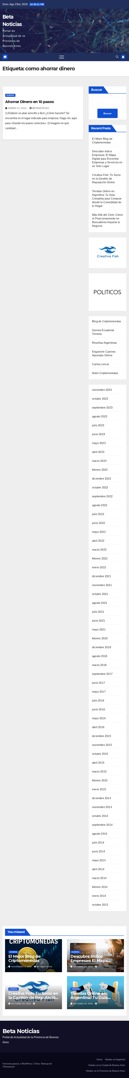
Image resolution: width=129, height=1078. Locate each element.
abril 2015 (98, 762)
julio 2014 (98, 842)
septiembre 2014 (102, 824)
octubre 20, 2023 (83, 967)
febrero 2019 (100, 638)
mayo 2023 (99, 443)
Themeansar (9, 1066)
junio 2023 (98, 434)
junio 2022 (98, 523)
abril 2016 (98, 727)
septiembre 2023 (102, 407)
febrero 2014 (100, 887)
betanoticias (40, 108)
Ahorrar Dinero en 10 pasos (29, 101)
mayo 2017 (99, 691)
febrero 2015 (100, 780)
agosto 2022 (99, 505)
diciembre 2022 (101, 478)
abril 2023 (98, 452)
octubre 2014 (100, 816)
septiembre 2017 (102, 673)
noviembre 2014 (102, 807)
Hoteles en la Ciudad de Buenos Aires (106, 1065)
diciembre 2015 (101, 736)
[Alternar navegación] (61, 57)
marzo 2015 (99, 771)
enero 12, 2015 (17, 108)
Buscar (96, 90)
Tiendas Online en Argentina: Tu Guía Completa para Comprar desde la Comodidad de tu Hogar (106, 198)
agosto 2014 (99, 833)
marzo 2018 (99, 665)
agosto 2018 (99, 656)
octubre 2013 (100, 904)
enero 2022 (99, 567)
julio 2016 (98, 700)
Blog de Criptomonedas (106, 321)
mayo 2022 (99, 531)
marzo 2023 (99, 460)
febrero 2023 (100, 469)
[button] (117, 56)
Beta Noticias (21, 1031)
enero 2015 (99, 789)
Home (99, 1059)
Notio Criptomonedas (105, 373)
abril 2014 (98, 869)
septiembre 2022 (102, 496)
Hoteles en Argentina (115, 1059)
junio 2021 (98, 620)
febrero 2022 (100, 558)
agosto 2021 (99, 602)
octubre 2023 (100, 398)
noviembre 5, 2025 (21, 967)
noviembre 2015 (102, 745)
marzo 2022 (99, 549)
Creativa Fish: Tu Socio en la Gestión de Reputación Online (106, 179)
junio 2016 (98, 709)
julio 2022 (98, 514)
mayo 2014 (99, 860)
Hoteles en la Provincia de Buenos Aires (105, 1071)
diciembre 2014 (101, 798)
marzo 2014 (99, 878)
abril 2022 (98, 540)
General (10, 95)
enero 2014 (99, 895)
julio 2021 (98, 611)
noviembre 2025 (102, 389)
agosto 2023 (99, 416)
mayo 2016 (99, 718)
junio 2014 (98, 851)
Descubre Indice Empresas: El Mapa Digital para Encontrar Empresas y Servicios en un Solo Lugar (107, 158)
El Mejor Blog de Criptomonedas (24, 958)
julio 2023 (98, 425)
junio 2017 (98, 682)
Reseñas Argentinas (104, 342)
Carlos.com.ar (100, 364)
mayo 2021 (99, 629)
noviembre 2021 (102, 585)
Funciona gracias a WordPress (18, 1063)
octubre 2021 (100, 594)
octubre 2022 (100, 487)
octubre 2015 (100, 753)
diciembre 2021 (101, 576)
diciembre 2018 (101, 647)
